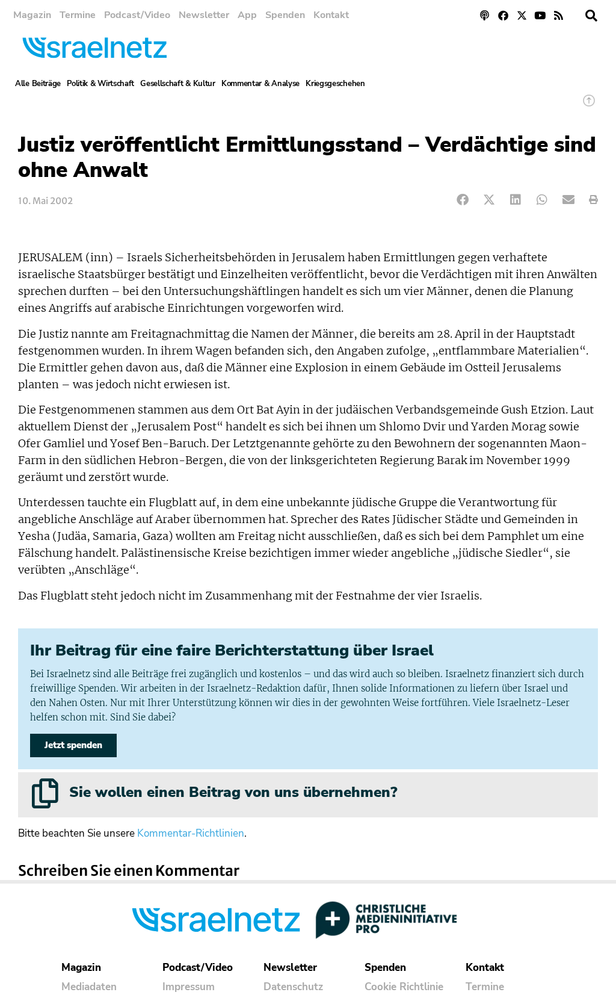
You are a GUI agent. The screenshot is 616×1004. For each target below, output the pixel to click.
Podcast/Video (137, 15)
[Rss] (558, 15)
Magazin (32, 15)
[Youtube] (540, 15)
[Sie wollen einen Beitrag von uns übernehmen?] (45, 793)
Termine (78, 15)
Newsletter (204, 15)
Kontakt (331, 15)
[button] (591, 16)
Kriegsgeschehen (335, 83)
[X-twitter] (522, 15)
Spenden (285, 15)
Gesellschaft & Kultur (177, 83)
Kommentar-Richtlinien (190, 833)
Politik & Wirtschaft (100, 83)
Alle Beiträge (38, 83)
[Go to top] (589, 106)
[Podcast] (485, 15)
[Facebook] (503, 15)
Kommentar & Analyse (260, 83)
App (247, 15)
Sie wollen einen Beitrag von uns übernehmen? (233, 792)
